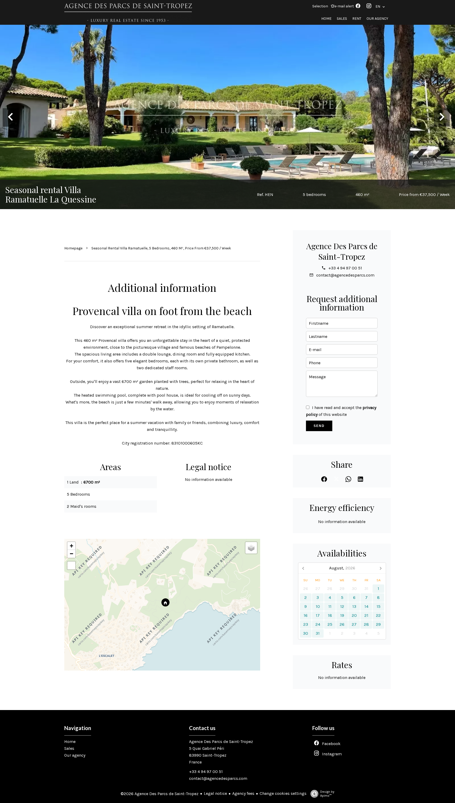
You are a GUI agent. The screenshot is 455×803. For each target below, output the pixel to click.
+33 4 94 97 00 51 (345, 267)
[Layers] (251, 548)
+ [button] (71, 546)
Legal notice (215, 793)
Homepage (73, 248)
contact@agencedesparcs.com (345, 275)
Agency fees (243, 793)
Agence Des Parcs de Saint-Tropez (341, 251)
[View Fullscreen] (71, 565)
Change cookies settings (283, 793)
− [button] (71, 553)
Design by (327, 793)
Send (319, 426)
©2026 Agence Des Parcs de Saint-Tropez (160, 793)
